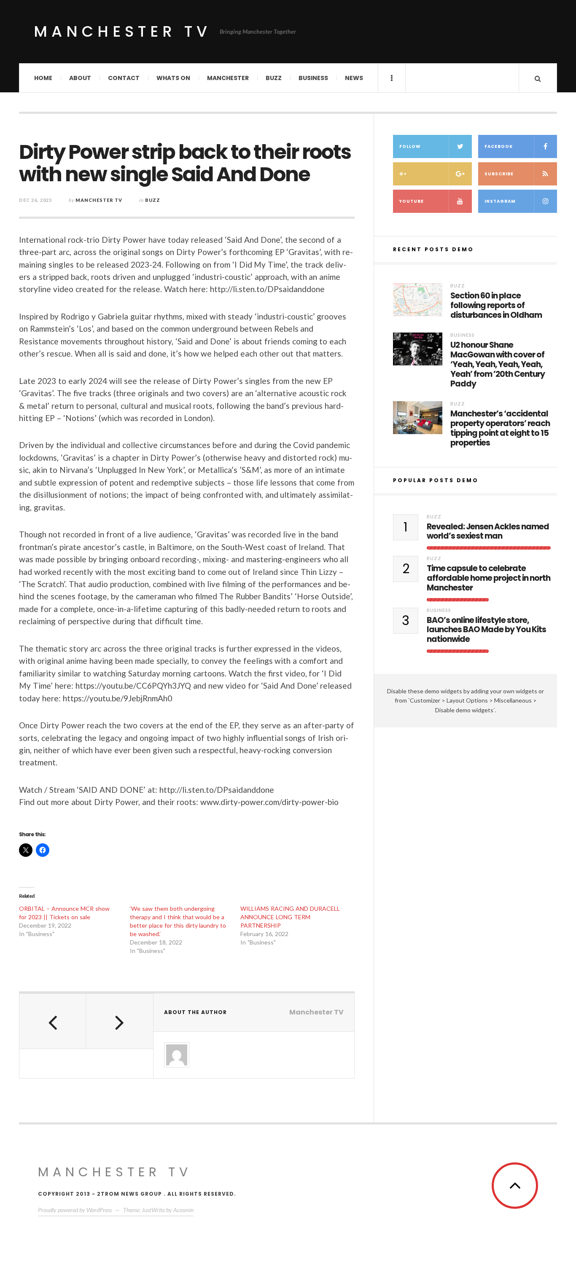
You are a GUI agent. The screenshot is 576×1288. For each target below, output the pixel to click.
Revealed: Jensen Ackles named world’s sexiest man (488, 532)
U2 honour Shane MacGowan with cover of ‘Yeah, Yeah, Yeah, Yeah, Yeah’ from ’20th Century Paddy (497, 365)
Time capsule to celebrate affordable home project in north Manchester (488, 578)
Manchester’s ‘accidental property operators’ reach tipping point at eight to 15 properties (500, 428)
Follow (410, 146)
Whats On (173, 78)
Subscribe (499, 174)
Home (43, 78)
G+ (403, 174)
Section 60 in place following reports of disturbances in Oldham (496, 305)
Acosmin (183, 1209)
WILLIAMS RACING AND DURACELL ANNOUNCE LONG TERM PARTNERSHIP (290, 917)
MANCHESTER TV (115, 1172)
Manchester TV (122, 31)
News (354, 78)
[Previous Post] (52, 1021)
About (80, 78)
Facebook (498, 146)
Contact (124, 78)
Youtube (411, 201)
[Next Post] (119, 1021)
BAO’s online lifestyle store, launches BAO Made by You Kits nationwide (486, 630)
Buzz (274, 78)
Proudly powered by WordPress (75, 1209)
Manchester (228, 78)
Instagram (500, 201)
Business (313, 78)
